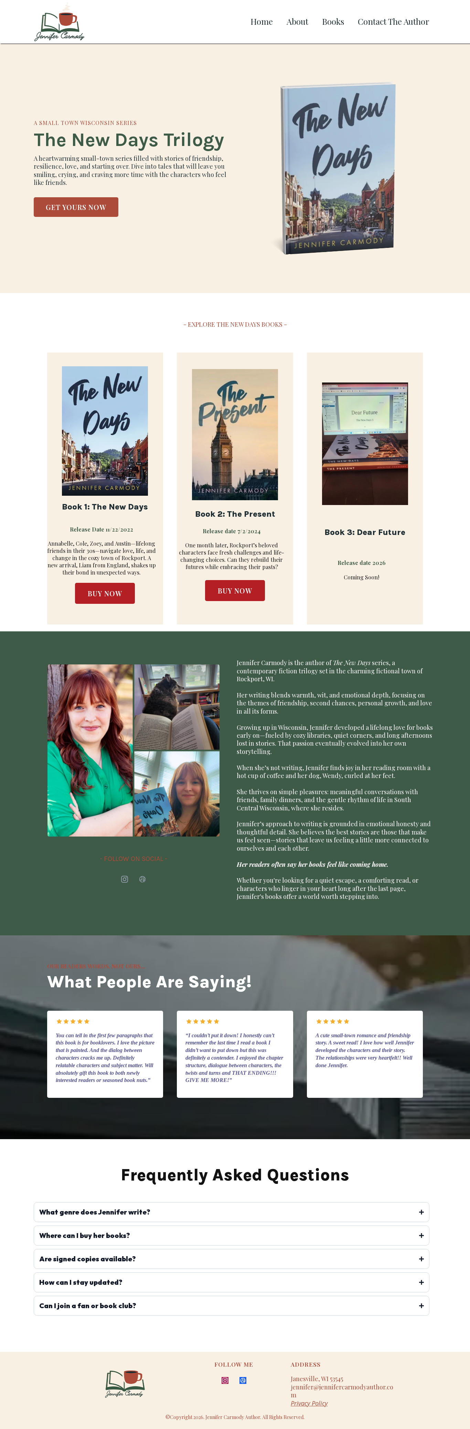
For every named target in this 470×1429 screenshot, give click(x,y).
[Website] (142, 879)
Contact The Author (393, 21)
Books (333, 21)
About (297, 21)
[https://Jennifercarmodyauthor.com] (137, 1383)
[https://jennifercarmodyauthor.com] (59, 21)
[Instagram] (124, 879)
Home (261, 21)
